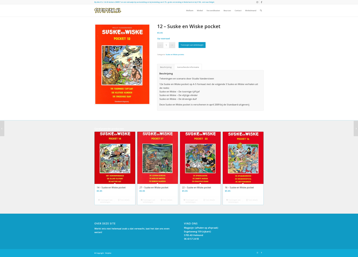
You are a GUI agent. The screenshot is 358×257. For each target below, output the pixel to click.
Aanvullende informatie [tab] (188, 67)
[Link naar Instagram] (257, 2)
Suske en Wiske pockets (175, 54)
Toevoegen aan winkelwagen (192, 45)
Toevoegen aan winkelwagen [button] (106, 201)
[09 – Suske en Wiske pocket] (2, 128)
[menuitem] (189, 10)
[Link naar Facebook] (261, 2)
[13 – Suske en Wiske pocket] (356, 128)
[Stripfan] (107, 10)
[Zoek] (261, 10)
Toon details (124, 200)
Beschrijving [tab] (166, 67)
